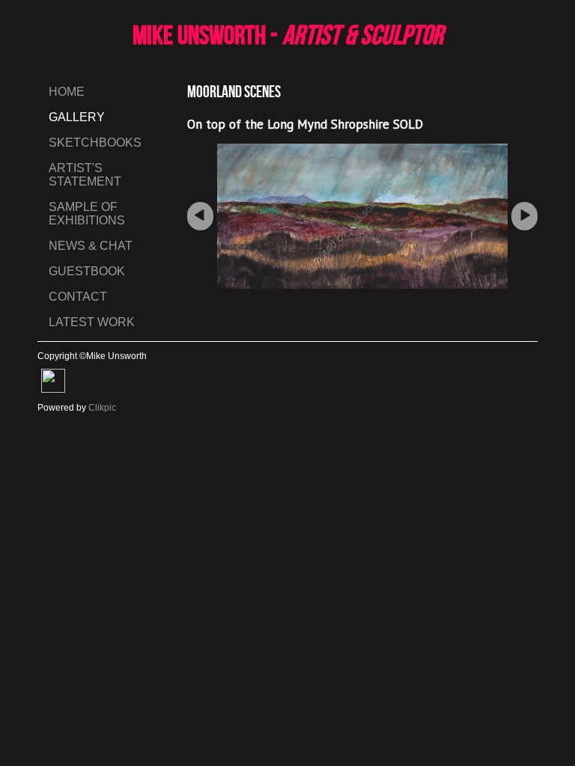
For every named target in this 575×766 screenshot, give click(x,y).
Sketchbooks (95, 142)
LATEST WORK (92, 322)
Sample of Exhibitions (87, 213)
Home (67, 91)
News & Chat (91, 245)
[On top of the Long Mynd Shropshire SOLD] (362, 216)
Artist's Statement (85, 175)
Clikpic (102, 407)
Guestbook (87, 271)
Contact (78, 296)
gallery (77, 117)
